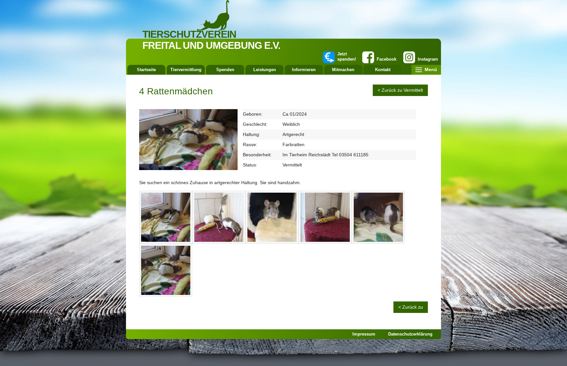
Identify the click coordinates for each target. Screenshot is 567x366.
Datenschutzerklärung (410, 334)
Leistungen (264, 69)
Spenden (225, 69)
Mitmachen (343, 69)
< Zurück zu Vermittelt (400, 90)
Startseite (146, 69)
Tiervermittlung (185, 69)
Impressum (363, 334)
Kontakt (382, 69)
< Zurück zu (410, 307)
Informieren (304, 69)
